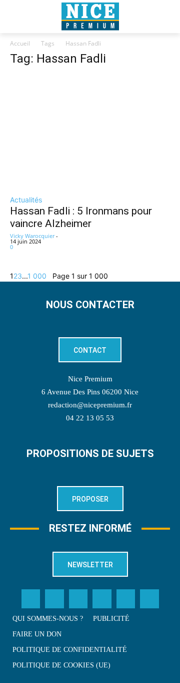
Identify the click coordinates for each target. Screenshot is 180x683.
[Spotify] (126, 598)
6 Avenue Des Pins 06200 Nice (90, 392)
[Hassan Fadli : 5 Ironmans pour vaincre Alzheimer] (90, 132)
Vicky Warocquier (32, 236)
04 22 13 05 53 (90, 418)
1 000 (37, 276)
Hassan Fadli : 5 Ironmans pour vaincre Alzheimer (81, 217)
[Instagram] (78, 598)
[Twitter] (54, 598)
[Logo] (90, 17)
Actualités (26, 199)
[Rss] (149, 598)
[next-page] (49, 276)
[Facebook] (31, 598)
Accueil (20, 43)
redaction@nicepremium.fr (90, 405)
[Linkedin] (102, 598)
